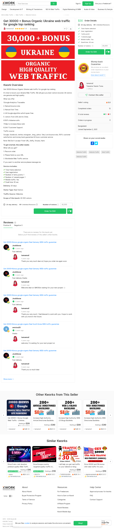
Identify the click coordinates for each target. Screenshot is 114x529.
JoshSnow (16, 245)
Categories (61, 499)
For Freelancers (63, 491)
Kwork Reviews (62, 508)
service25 (16, 327)
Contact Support (96, 499)
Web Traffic (105, 152)
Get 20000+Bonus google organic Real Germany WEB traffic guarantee (29, 242)
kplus (11, 474)
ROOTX (37, 474)
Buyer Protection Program (31, 495)
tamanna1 (25, 255)
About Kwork (27, 491)
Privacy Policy (27, 504)
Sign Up (88, 3)
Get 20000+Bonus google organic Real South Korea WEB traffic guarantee (31, 324)
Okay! (80, 523)
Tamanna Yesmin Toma (94, 86)
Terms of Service (28, 499)
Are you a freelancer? (103, 3)
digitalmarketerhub (92, 474)
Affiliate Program (63, 504)
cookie (26, 523)
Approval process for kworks (100, 491)
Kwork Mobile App (64, 512)
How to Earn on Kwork (65, 495)
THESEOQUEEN (65, 474)
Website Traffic (81, 152)
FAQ (91, 495)
